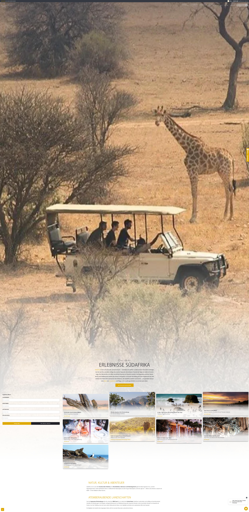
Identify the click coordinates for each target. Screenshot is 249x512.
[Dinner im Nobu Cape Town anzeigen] (179, 431)
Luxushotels (112, 381)
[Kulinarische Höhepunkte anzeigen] (85, 431)
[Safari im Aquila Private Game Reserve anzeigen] (132, 429)
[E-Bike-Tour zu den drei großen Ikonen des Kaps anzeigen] (179, 406)
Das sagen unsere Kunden (10, 1)
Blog (221, 5)
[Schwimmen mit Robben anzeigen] (85, 457)
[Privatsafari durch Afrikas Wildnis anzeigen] (85, 406)
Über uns (226, 5)
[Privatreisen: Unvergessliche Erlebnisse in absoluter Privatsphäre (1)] (31, 411)
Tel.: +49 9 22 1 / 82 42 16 (45, 423)
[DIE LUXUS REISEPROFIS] (4, 5)
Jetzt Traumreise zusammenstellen (124, 385)
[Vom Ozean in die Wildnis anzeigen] (225, 404)
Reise (105, 381)
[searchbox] (31, 400)
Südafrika (97, 370)
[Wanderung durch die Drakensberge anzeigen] (132, 404)
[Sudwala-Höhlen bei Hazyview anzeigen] (225, 429)
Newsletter (232, 5)
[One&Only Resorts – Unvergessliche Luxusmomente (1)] (31, 400)
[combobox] (31, 400)
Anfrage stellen (17, 423)
